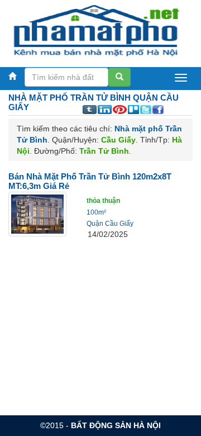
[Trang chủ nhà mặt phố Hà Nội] (96, 30)
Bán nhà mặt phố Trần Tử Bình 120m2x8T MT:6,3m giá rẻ (89, 181)
